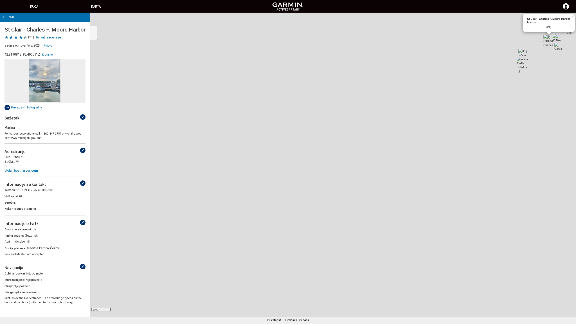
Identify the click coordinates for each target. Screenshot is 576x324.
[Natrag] (3, 17)
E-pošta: (10, 202)
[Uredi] (83, 117)
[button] (570, 303)
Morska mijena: (14, 279)
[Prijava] (566, 9)
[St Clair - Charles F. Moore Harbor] (548, 40)
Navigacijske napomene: (20, 292)
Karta (96, 6)
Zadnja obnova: (15, 45)
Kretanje (47, 54)
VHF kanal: (11, 196)
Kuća (34, 6)
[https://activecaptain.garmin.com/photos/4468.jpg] (45, 81)
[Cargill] (558, 46)
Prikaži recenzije (48, 37)
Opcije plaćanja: (15, 248)
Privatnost (274, 320)
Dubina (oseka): (14, 273)
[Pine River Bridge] (556, 37)
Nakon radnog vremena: (20, 208)
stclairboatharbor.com (21, 170)
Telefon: (10, 190)
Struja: (8, 286)
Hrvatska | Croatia (297, 320)
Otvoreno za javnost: (18, 229)
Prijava (48, 45)
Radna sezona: (14, 235)
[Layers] (568, 20)
